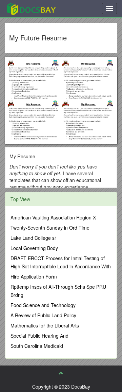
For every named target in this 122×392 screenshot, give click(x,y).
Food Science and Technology (43, 305)
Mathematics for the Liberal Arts (45, 325)
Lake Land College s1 (34, 237)
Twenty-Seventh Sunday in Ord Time (50, 227)
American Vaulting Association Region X (53, 217)
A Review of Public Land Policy (43, 315)
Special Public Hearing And (39, 335)
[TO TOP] (61, 373)
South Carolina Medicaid (37, 345)
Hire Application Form (34, 276)
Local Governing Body (34, 248)
